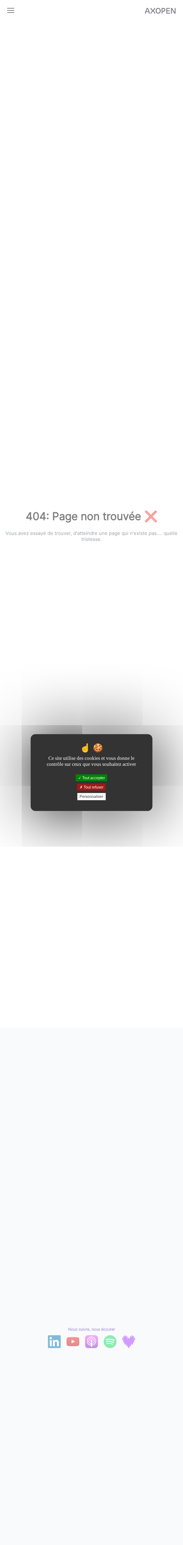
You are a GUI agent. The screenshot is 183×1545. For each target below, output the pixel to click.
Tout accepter (93, 778)
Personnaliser (91, 797)
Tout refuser (93, 787)
